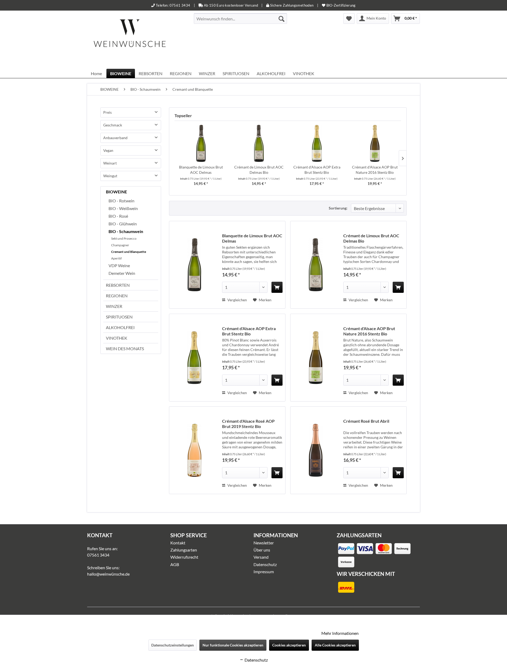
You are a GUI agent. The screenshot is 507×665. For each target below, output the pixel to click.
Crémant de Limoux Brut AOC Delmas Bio (259, 170)
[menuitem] (240, 18)
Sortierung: (338, 208)
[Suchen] (281, 18)
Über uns (261, 549)
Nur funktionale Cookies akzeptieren (233, 645)
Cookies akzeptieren (289, 645)
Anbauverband (115, 137)
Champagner (120, 245)
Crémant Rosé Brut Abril (366, 420)
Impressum (263, 571)
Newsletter (263, 542)
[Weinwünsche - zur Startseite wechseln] (130, 39)
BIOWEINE (116, 191)
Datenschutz (265, 564)
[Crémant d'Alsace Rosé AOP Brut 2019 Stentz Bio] (194, 450)
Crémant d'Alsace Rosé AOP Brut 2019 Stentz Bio (248, 423)
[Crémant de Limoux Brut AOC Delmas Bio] (259, 143)
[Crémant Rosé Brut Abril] (315, 450)
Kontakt (177, 542)
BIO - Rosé (118, 215)
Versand (261, 556)
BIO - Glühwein (123, 223)
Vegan (108, 150)
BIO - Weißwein (123, 208)
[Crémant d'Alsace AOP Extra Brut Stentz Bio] (317, 143)
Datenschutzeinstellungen (172, 645)
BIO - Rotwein (121, 200)
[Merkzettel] (349, 18)
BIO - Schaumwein (126, 231)
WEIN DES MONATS (125, 348)
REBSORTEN (118, 285)
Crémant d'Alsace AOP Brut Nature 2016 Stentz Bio (375, 170)
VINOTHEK (116, 337)
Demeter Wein (122, 273)
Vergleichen (237, 300)
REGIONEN (117, 295)
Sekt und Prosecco (124, 238)
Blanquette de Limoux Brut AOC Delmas (201, 170)
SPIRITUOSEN (119, 316)
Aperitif (116, 258)
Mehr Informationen (340, 633)
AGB (174, 564)
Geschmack (112, 125)
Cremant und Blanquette (128, 252)
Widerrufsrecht (184, 556)
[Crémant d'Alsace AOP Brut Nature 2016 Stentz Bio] (375, 143)
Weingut (110, 176)
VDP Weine (119, 265)
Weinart (110, 163)
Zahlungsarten (183, 549)
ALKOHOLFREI (120, 327)
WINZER (114, 306)
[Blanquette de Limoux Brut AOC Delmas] (201, 143)
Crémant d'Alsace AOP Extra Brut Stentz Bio (316, 170)
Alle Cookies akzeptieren (335, 645)
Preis (107, 112)
